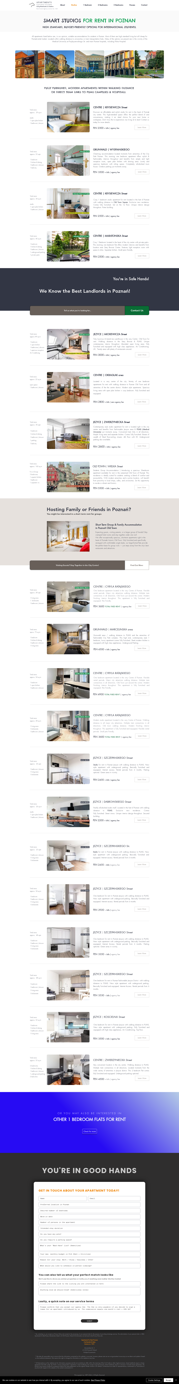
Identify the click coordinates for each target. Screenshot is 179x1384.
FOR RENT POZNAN (44, 5)
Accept (168, 1380)
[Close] (176, 1380)
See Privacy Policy (98, 1380)
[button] (143, 5)
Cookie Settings (154, 1380)
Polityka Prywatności (89, 1352)
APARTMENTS (44, 2)
